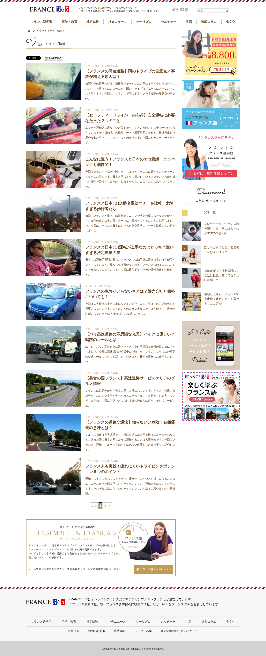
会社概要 (73, 631)
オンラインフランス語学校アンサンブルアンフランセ (107, 8)
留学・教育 (69, 21)
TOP (33, 30)
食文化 (230, 21)
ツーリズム (144, 21)
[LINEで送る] (53, 58)
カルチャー (168, 21)
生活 (189, 21)
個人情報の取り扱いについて (179, 631)
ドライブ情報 (55, 30)
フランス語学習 (41, 21)
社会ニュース (117, 21)
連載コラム (209, 21)
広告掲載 (120, 631)
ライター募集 (143, 631)
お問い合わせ (97, 631)
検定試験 (92, 21)
